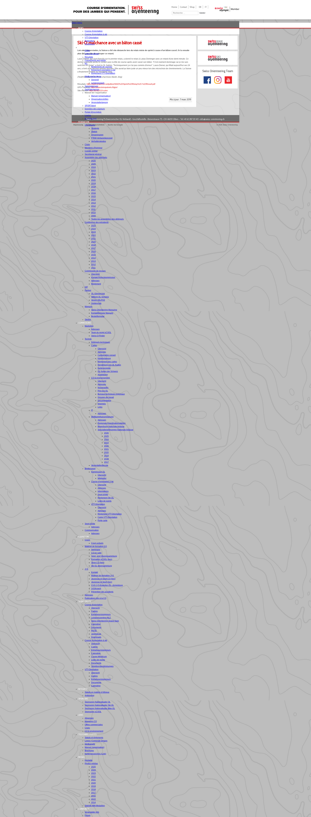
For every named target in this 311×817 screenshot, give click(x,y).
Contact (183, 7)
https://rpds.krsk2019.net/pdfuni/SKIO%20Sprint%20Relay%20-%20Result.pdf (121, 84)
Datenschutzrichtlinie (95, 125)
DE (200, 7)
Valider (202, 13)
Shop (192, 7)
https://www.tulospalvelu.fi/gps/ (104, 87)
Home (174, 7)
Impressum (78, 125)
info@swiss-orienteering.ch (212, 119)
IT (206, 7)
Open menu (77, 23)
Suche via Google (115, 125)
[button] (81, 28)
